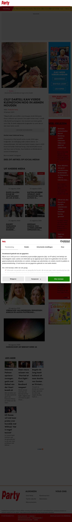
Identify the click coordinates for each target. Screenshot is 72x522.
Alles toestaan (58, 279)
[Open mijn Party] (63, 3)
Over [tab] (62, 247)
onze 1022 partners (13, 256)
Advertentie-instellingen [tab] (44, 247)
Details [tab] (26, 247)
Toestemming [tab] (9, 247)
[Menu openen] (57, 3)
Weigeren (13, 279)
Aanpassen (35, 279)
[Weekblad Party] (28, 3)
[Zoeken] (69, 3)
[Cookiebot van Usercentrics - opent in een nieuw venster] (61, 241)
